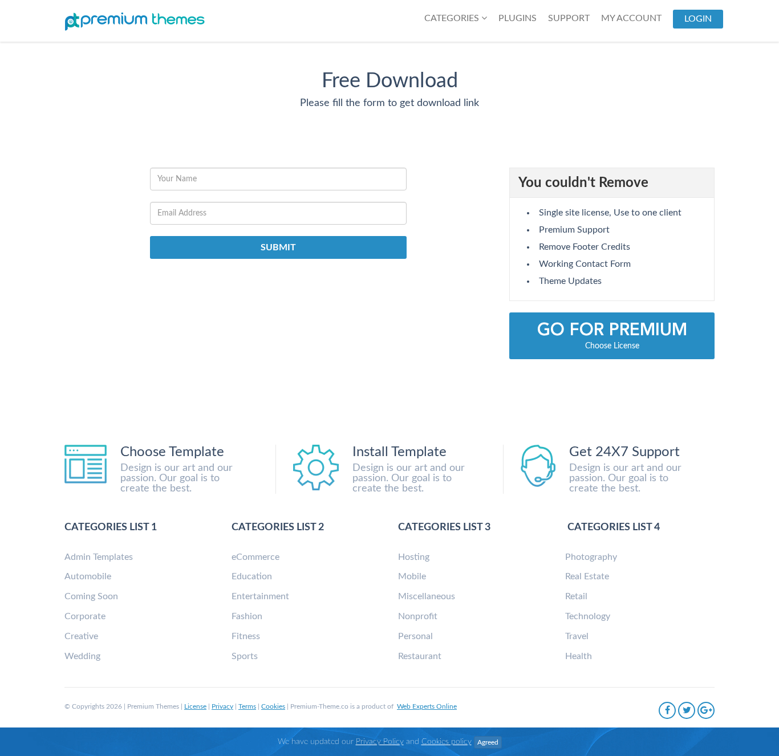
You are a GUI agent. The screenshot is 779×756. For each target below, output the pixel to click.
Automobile (87, 576)
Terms (247, 706)
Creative (81, 636)
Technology (587, 616)
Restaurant (419, 656)
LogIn (698, 18)
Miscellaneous (426, 596)
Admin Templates (98, 557)
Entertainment (260, 596)
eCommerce (255, 557)
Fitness (246, 636)
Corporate (85, 616)
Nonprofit (417, 616)
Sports (245, 656)
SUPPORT (569, 18)
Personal (415, 636)
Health (578, 656)
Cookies (273, 706)
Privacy (222, 706)
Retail (576, 596)
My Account (631, 18)
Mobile (412, 576)
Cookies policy (446, 742)
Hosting (413, 557)
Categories (452, 18)
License (195, 706)
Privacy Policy (380, 742)
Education (252, 576)
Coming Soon (91, 596)
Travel (577, 636)
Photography (591, 557)
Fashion (247, 616)
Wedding (82, 656)
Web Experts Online (427, 706)
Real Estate (587, 576)
